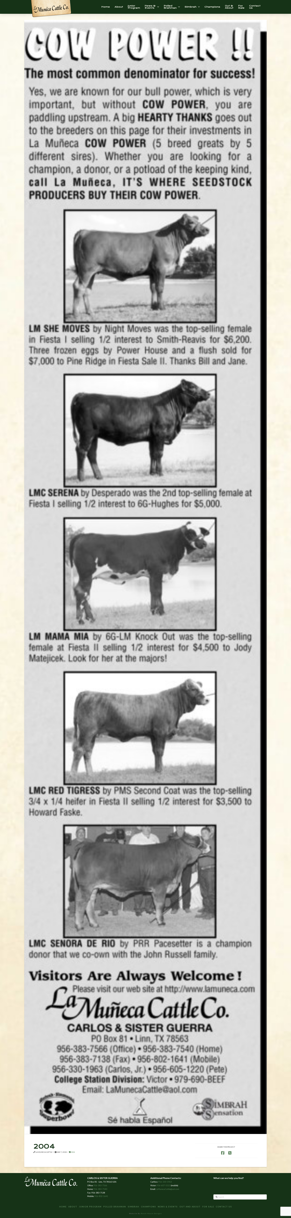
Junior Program (90, 1206)
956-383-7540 (100, 1189)
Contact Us (224, 1206)
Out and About (190, 1206)
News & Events (168, 1206)
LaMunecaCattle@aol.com (167, 1189)
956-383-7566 (100, 1185)
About (72, 1206)
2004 (72, 1152)
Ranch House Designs (151, 1213)
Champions (148, 1206)
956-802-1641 (101, 1196)
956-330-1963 (165, 1182)
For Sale (208, 1206)
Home (63, 1206)
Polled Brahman (114, 1206)
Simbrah (133, 1206)
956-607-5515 (163, 1185)
